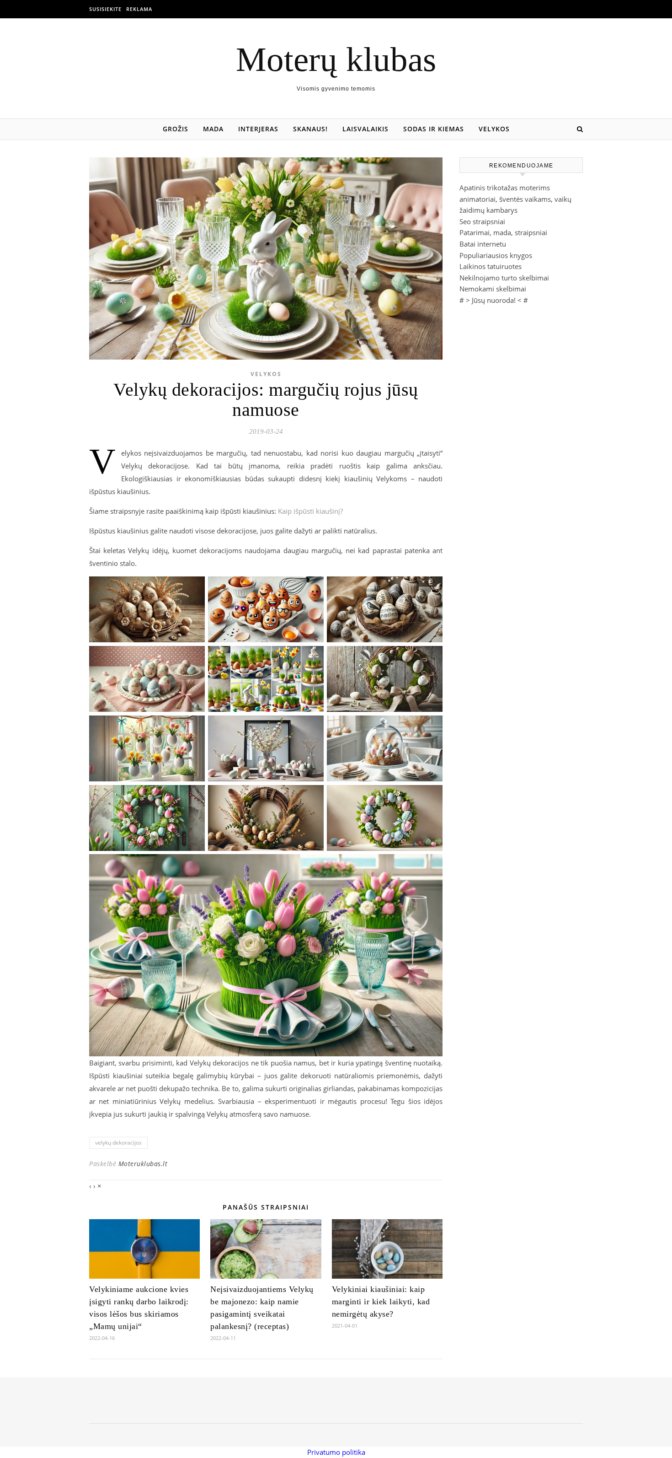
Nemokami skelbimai (492, 288)
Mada (213, 128)
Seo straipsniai (482, 221)
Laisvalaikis (365, 128)
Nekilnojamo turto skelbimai (504, 277)
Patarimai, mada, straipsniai (503, 232)
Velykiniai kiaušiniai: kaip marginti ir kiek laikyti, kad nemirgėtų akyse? (381, 1301)
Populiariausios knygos (495, 255)
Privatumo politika (336, 1452)
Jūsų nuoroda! (494, 300)
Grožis (175, 128)
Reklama (139, 8)
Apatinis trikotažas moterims (504, 187)
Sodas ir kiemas (433, 128)
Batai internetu (482, 243)
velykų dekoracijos (118, 1142)
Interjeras (258, 128)
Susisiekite (105, 8)
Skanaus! (310, 128)
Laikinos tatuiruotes (490, 266)
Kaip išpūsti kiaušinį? (310, 511)
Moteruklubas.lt (143, 1163)
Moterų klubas (336, 59)
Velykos (494, 128)
